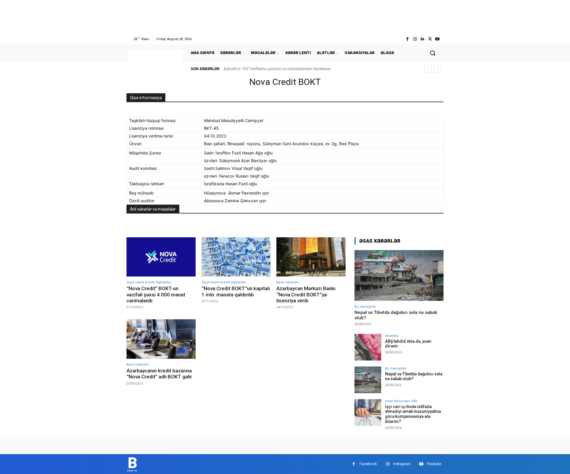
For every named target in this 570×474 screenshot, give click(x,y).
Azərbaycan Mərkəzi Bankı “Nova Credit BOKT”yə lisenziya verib (305, 294)
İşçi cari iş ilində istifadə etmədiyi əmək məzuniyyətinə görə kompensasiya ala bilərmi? (413, 414)
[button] (432, 52)
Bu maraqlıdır (365, 306)
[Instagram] (415, 39)
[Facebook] (407, 39)
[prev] (428, 68)
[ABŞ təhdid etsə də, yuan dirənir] (367, 347)
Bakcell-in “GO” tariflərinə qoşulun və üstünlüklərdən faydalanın (277, 69)
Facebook (368, 464)
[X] (430, 39)
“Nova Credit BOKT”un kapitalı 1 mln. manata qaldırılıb (236, 291)
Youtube (434, 464)
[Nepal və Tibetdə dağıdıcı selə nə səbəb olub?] (399, 275)
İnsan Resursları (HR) (401, 400)
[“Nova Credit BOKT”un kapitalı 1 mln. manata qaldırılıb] (236, 257)
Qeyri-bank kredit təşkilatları (149, 282)
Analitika (391, 335)
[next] (437, 68)
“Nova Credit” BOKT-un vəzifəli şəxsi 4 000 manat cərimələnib (155, 294)
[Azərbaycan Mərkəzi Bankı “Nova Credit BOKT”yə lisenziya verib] (311, 257)
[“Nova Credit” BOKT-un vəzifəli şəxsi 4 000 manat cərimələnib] (161, 257)
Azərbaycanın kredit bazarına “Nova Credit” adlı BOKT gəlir (159, 374)
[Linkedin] (422, 39)
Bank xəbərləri (287, 282)
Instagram (402, 464)
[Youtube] (437, 39)
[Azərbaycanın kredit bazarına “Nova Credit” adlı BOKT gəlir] (161, 339)
